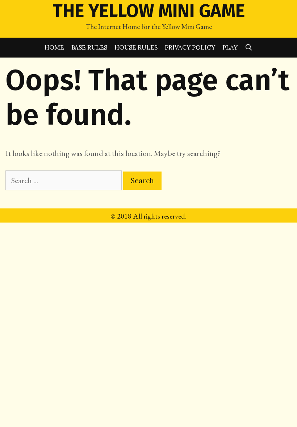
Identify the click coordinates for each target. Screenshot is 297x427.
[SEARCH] (248, 48)
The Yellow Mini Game (149, 11)
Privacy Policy (190, 47)
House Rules (136, 47)
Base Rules (89, 47)
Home (54, 47)
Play (230, 47)
